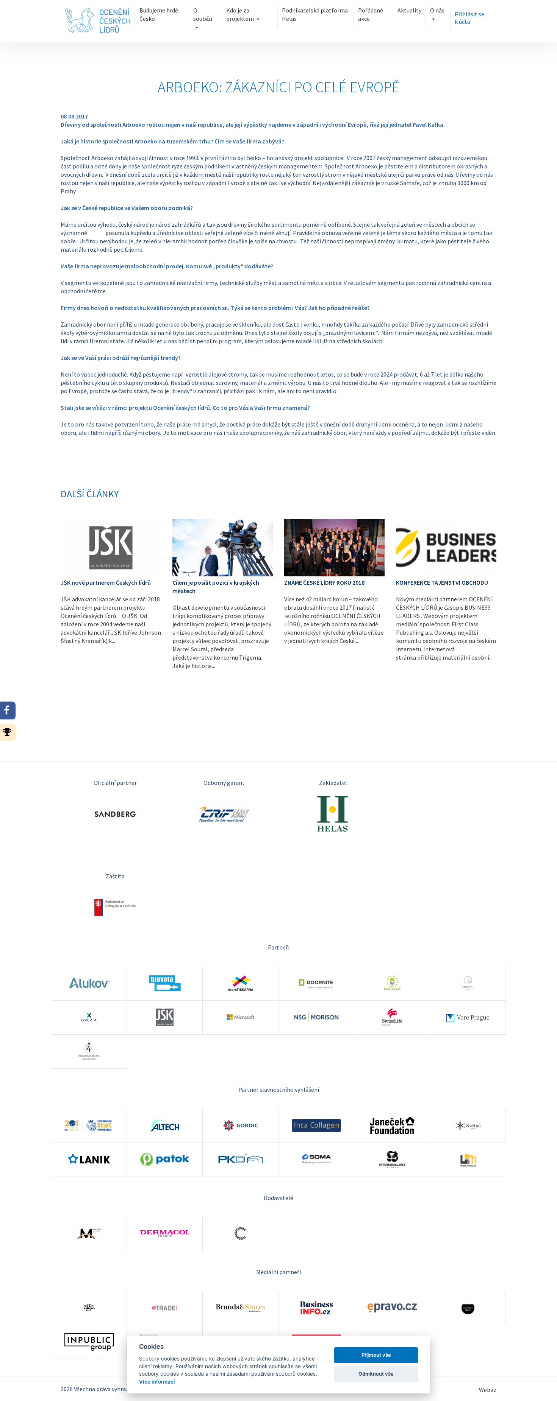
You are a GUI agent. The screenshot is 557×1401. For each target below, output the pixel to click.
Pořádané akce (370, 14)
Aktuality (409, 10)
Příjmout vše (376, 1355)
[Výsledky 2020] (9, 731)
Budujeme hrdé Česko (158, 14)
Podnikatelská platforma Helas (315, 14)
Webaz (487, 1389)
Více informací (157, 1382)
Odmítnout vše (376, 1374)
